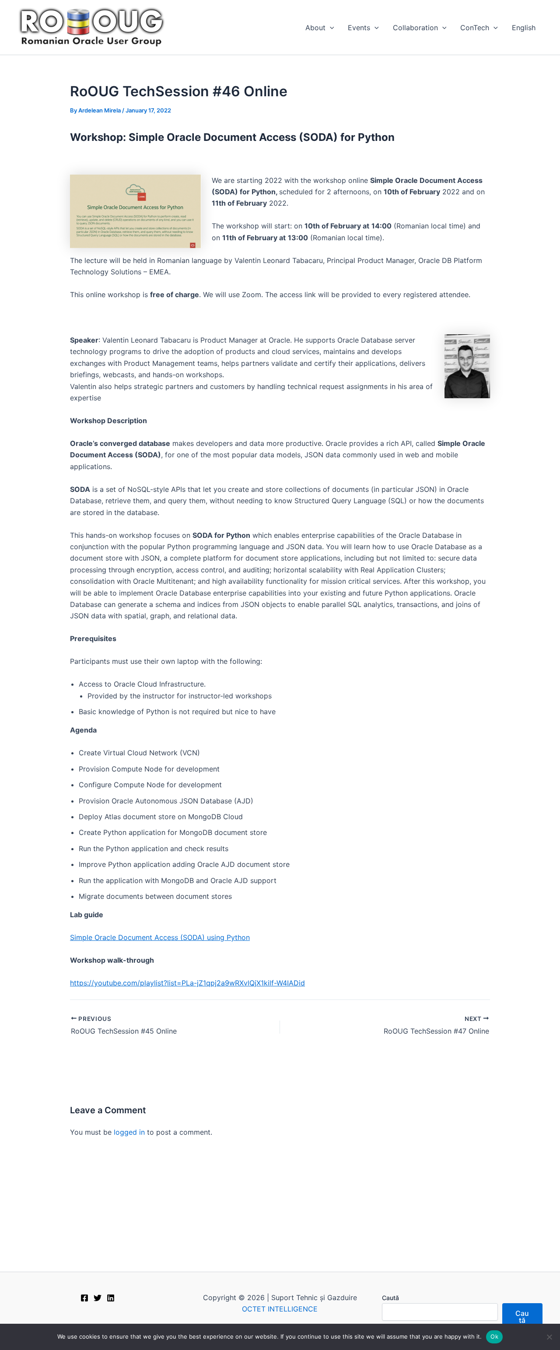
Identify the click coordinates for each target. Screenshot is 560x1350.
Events (359, 27)
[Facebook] (84, 1298)
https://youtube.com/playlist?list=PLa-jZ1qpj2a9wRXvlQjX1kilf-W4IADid (187, 982)
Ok (494, 1336)
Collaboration (415, 27)
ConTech (474, 27)
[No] (549, 1336)
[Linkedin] (111, 1298)
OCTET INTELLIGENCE (280, 1308)
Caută (390, 1297)
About (315, 27)
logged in (129, 1132)
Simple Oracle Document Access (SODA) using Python (160, 937)
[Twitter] (98, 1298)
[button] (330, 27)
